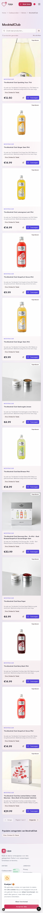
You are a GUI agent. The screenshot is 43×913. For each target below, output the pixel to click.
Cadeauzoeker (14, 13)
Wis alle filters (37, 35)
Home (4, 13)
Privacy (25, 869)
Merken (23, 13)
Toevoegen (34, 98)
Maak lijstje (26, 4)
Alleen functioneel (21, 901)
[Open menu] (39, 4)
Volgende (32, 820)
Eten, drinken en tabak (11, 835)
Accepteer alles (21, 906)
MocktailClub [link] (33, 13)
